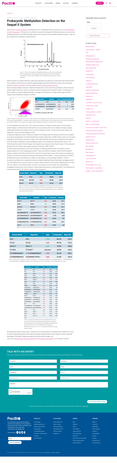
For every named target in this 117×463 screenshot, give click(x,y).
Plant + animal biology (92, 124)
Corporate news (91, 115)
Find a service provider (78, 440)
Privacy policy (48, 452)
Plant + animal (57, 424)
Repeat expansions (92, 93)
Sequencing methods (92, 59)
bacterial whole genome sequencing (25, 339)
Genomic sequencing (92, 90)
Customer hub (95, 440)
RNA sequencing (91, 68)
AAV (87, 52)
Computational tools (92, 84)
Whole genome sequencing (94, 62)
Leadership (95, 426)
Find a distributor (77, 442)
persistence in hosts (51, 85)
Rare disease (90, 146)
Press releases (96, 429)
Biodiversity (89, 162)
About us (94, 422)
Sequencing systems (39, 424)
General (88, 118)
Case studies (76, 429)
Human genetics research (94, 112)
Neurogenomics (91, 155)
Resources (75, 435)
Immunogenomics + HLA (93, 165)
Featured (88, 81)
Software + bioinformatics (40, 433)
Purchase (36, 435)
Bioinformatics (90, 46)
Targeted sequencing (92, 65)
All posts (10, 13)
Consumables (37, 429)
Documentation (38, 438)
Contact (99, 3)
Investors (94, 431)
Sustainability (95, 433)
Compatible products (39, 431)
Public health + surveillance (94, 168)
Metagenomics (90, 56)
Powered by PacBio (92, 105)
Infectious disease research (94, 130)
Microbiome (89, 149)
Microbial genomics (58, 429)
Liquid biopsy (90, 74)
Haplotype (89, 87)
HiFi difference (90, 77)
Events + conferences (92, 121)
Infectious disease (58, 426)
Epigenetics (89, 71)
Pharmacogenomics (92, 143)
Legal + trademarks (56, 452)
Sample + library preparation (94, 171)
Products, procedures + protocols (96, 127)
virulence (39, 85)
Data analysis (90, 152)
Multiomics (89, 96)
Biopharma (89, 99)
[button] (106, 3)
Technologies (37, 422)
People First (89, 109)
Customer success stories (94, 102)
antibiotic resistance (19, 85)
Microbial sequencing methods (95, 134)
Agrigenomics (90, 140)
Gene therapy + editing (93, 49)
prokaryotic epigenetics (46, 339)
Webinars (75, 424)
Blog (74, 422)
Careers (94, 435)
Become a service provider (79, 438)
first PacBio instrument (20, 30)
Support (94, 438)
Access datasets (77, 433)
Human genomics (57, 422)
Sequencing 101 (91, 137)
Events (74, 426)
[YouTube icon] (22, 432)
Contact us (95, 424)
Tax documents (96, 442)
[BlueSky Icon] (24, 432)
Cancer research (91, 158)
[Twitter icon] (19, 432)
